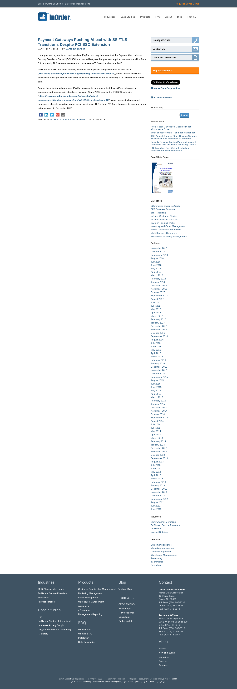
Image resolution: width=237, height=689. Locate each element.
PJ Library (43, 633)
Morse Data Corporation (166, 88)
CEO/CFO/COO (126, 604)
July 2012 (156, 505)
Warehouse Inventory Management (169, 236)
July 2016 (156, 343)
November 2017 (159, 289)
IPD (40, 617)
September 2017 (159, 295)
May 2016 (156, 350)
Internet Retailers (159, 532)
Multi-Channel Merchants (163, 522)
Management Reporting (90, 614)
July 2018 (156, 261)
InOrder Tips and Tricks (163, 223)
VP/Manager (124, 608)
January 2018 (158, 282)
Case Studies (128, 16)
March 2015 (157, 397)
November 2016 (159, 329)
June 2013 (156, 468)
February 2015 (158, 400)
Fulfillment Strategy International (54, 621)
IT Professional (126, 612)
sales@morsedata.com (116, 679)
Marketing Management (163, 548)
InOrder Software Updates (164, 219)
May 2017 (156, 309)
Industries (109, 16)
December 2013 (159, 448)
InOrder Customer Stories (164, 216)
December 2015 (159, 366)
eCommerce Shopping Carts (165, 206)
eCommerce (157, 561)
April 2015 (156, 394)
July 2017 (156, 302)
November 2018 (159, 248)
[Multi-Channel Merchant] (81, 682)
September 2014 (159, 417)
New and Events (167, 652)
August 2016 (157, 339)
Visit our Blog (125, 589)
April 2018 (156, 272)
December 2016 (159, 326)
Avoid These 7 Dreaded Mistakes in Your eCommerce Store (171, 128)
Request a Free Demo (187, 3)
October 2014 (158, 414)
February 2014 (158, 441)
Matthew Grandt (75, 49)
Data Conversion (86, 642)
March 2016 (157, 356)
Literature (164, 657)
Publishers (156, 528)
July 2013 (156, 465)
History (162, 648)
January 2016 (158, 363)
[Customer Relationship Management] (107, 682)
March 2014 (157, 438)
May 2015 (156, 390)
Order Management (161, 551)
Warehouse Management (164, 555)
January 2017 (158, 322)
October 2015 (158, 373)
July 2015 (156, 383)
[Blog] (162, 682)
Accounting (156, 558)
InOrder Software (162, 97)
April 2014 (156, 434)
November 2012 (159, 492)
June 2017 (156, 305)
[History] (138, 682)
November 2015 (159, 370)
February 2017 (158, 319)
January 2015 (158, 404)
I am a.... (192, 16)
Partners (163, 665)
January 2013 (158, 485)
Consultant (123, 617)
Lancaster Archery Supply (51, 625)
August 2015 (157, 380)
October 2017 (158, 292)
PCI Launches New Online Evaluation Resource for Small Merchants (170, 149)
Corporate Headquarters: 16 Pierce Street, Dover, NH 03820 (153, 679)
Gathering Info (125, 621)
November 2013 (159, 451)
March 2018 (157, 275)
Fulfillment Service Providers (165, 525)
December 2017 (159, 285)
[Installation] (128, 682)
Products (145, 16)
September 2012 (159, 499)
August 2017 (157, 299)
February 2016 (158, 360)
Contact (165, 582)
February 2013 (158, 482)
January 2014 (158, 444)
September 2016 (159, 336)
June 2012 (156, 509)
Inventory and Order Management (168, 226)
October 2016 (158, 333)
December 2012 (159, 488)
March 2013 (157, 478)
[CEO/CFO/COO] (151, 682)
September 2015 (159, 377)
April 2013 (156, 475)
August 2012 (157, 502)
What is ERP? (85, 633)
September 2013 (159, 458)
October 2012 (158, 495)
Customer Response (161, 544)
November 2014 (159, 411)
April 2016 (156, 353)
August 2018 (157, 258)
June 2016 (156, 346)
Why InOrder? (85, 629)
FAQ (157, 16)
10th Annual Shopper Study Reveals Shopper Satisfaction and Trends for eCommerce (174, 137)
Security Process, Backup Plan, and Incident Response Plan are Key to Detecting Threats (173, 143)
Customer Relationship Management (97, 589)
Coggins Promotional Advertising (54, 629)
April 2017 (156, 312)
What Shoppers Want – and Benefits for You (173, 132)
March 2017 (157, 316)
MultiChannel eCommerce (164, 233)
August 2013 (157, 461)
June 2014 (156, 427)
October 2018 (158, 251)
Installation (83, 638)
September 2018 (159, 255)
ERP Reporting (158, 212)
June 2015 (156, 387)
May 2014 (156, 431)
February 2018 (158, 278)
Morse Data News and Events (68, 119)
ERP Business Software (163, 209)
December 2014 (159, 407)
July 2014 (156, 424)
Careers (163, 661)
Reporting (156, 565)
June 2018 (156, 265)
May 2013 (156, 472)
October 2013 (158, 455)
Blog (179, 16)
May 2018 (156, 268)
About (168, 16)
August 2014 (157, 421)
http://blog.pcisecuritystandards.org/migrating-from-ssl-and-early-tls (76, 73)
